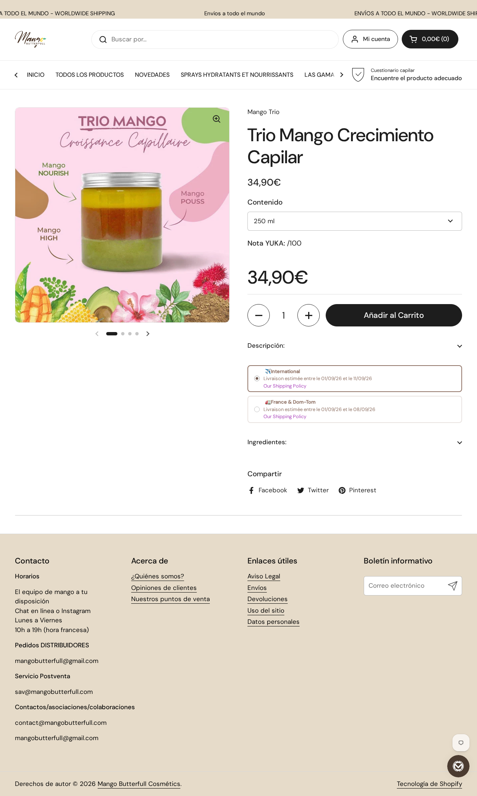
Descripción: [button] (266, 345)
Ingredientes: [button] (267, 442)
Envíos (257, 588)
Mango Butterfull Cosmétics (139, 784)
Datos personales (273, 621)
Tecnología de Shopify (429, 784)
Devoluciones (267, 599)
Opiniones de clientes (164, 588)
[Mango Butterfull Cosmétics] (30, 39)
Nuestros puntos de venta (170, 599)
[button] (430, 39)
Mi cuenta (376, 39)
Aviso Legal (263, 576)
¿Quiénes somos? (157, 576)
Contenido (264, 202)
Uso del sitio (265, 610)
